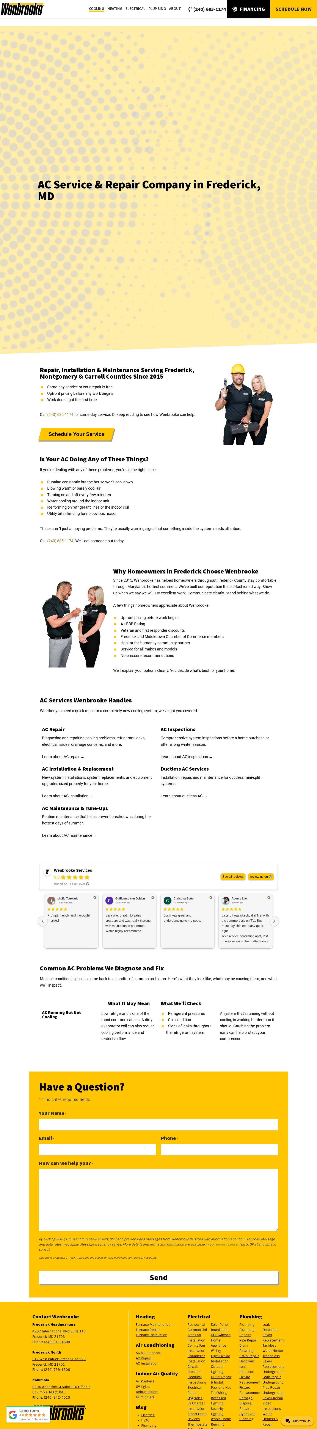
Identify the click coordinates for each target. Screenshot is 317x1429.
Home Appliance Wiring (218, 1345)
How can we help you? (66, 1163)
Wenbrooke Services (28, 9)
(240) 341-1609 (57, 1342)
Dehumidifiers (147, 1392)
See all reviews (233, 876)
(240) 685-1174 (209, 9)
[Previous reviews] (43, 921)
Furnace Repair (148, 1330)
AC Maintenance (149, 1353)
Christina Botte (183, 898)
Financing (252, 9)
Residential (196, 1324)
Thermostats (197, 1424)
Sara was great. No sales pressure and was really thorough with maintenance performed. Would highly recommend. (128, 923)
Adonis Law (239, 898)
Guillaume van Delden (130, 898)
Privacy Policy (113, 1258)
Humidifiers (145, 1397)
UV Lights (143, 1387)
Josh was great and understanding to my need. (182, 917)
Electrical (148, 1415)
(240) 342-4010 (57, 1397)
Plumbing (148, 1425)
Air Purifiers (145, 1381)
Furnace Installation (151, 1335)
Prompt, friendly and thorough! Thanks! (68, 917)
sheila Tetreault (67, 898)
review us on (259, 876)
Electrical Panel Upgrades (195, 1392)
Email (46, 1138)
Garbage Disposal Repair (246, 1403)
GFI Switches (221, 1335)
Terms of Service (138, 1258)
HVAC (145, 1420)
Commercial (197, 1330)
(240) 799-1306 (57, 1370)
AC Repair (143, 1358)
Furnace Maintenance (153, 1324)
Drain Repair (249, 1356)
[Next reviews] (274, 921)
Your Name (52, 1113)
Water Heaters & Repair (270, 1419)
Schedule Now (294, 9)
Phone (169, 1138)
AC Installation (147, 1363)
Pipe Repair (248, 1340)
